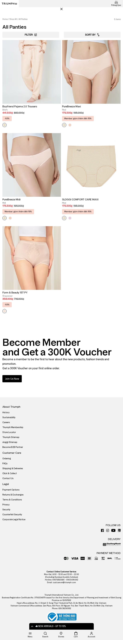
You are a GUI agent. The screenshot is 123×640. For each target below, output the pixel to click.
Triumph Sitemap (10, 437)
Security (6, 510)
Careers (6, 422)
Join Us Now (12, 378)
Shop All (13, 19)
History (5, 412)
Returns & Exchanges (13, 495)
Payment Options (11, 490)
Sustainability (8, 417)
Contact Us (8, 478)
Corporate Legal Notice (13, 519)
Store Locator (9, 432)
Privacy (5, 505)
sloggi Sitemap (9, 442)
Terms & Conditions (12, 500)
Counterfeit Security (12, 514)
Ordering (6, 458)
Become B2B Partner (12, 447)
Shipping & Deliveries (12, 468)
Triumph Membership (12, 427)
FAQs (5, 463)
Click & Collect (9, 473)
